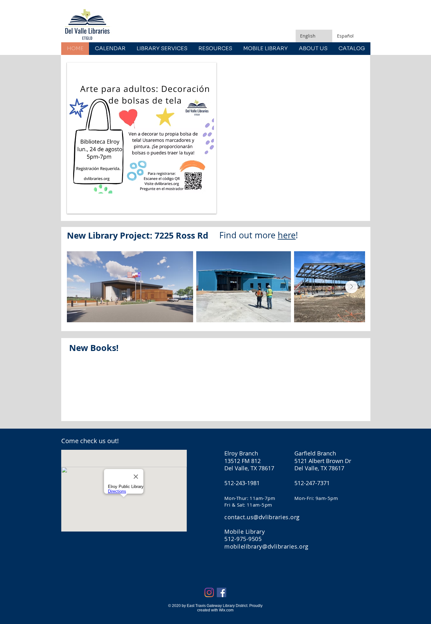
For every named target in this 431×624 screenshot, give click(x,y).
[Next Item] (351, 287)
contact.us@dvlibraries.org (262, 517)
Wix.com (226, 610)
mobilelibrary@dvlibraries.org (266, 546)
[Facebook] (221, 592)
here (287, 235)
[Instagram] (209, 592)
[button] (141, 138)
